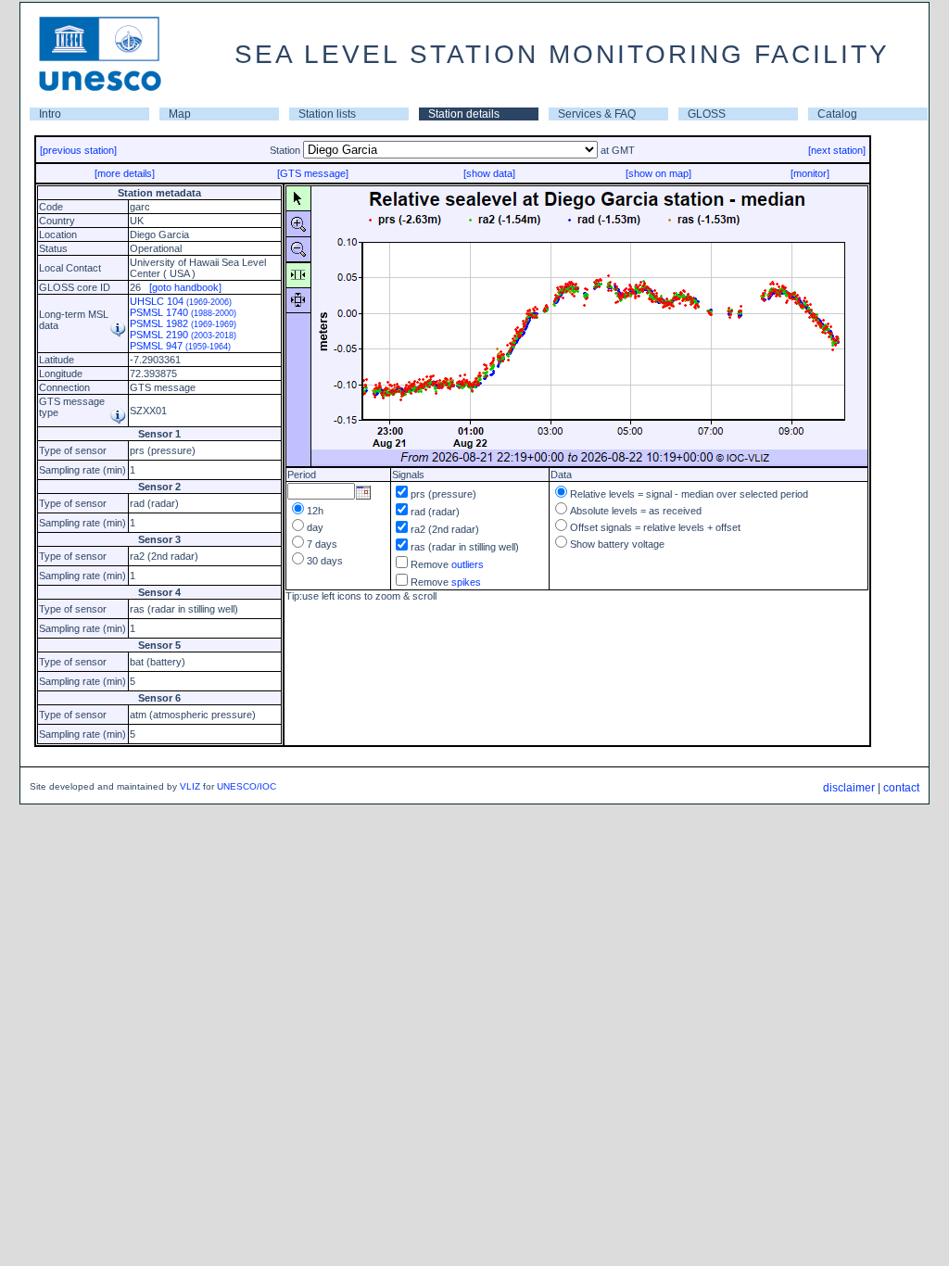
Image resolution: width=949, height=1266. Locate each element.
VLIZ (190, 786)
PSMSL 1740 (183, 312)
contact (901, 787)
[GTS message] (312, 173)
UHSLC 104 (181, 301)
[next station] (837, 150)
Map (180, 114)
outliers (467, 564)
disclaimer (849, 787)
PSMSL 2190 (183, 334)
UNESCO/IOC (246, 786)
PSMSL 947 (180, 345)
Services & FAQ (597, 114)
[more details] (125, 173)
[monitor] (810, 173)
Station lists (327, 114)
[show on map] (658, 173)
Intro (50, 114)
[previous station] (78, 150)
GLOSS (707, 114)
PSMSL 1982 (183, 323)
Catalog (837, 114)
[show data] (489, 173)
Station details (464, 114)
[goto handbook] (185, 287)
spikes (466, 582)
